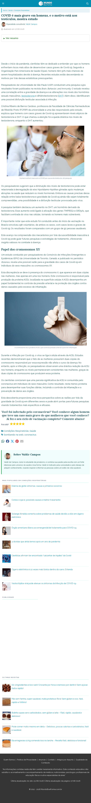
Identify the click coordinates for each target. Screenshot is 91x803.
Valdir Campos (31, 24)
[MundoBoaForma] (45, 3)
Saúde (10, 10)
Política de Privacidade (26, 760)
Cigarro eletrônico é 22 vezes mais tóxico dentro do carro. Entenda (42, 569)
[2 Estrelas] (14, 423)
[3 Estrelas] (17, 423)
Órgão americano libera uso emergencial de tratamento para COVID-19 (44, 527)
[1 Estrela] (11, 423)
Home (5, 10)
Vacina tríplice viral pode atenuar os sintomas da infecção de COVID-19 (44, 583)
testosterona (28, 96)
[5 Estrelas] (23, 423)
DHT (60, 96)
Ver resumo (12, 38)
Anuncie (42, 760)
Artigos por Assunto (65, 760)
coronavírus (30, 434)
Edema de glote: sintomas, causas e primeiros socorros (37, 486)
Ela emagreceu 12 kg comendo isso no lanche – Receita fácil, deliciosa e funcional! (49, 740)
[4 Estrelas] (20, 423)
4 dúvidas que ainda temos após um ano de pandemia (36, 541)
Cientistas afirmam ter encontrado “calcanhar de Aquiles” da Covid (41, 555)
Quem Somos (9, 760)
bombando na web (13, 434)
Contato (51, 760)
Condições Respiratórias (21, 10)
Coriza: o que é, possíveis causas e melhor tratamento (36, 500)
